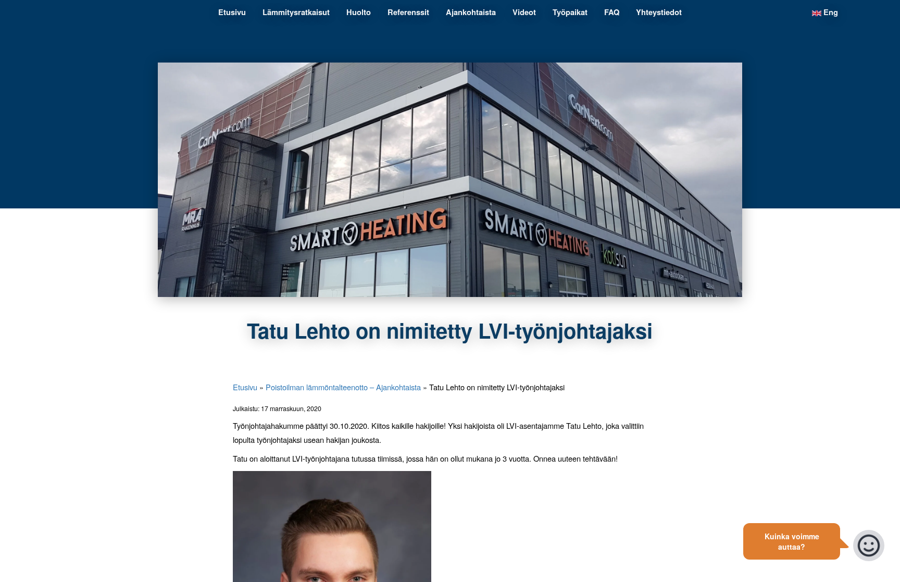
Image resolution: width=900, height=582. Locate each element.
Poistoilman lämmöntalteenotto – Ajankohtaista (343, 386)
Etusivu (245, 386)
